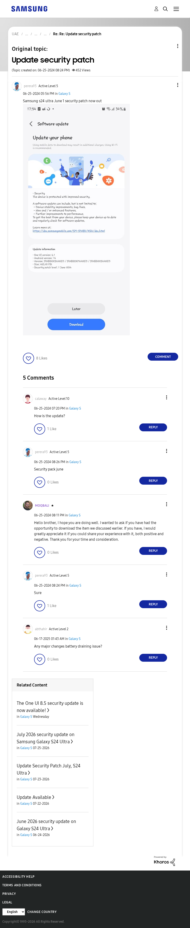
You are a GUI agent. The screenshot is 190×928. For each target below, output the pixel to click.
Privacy (9, 894)
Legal (7, 902)
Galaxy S (64, 94)
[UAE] (29, 8)
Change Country (42, 912)
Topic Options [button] (170, 46)
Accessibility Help (18, 877)
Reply (153, 427)
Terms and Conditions (22, 885)
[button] (170, 85)
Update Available (34, 797)
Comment (163, 357)
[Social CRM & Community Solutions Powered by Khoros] (164, 860)
